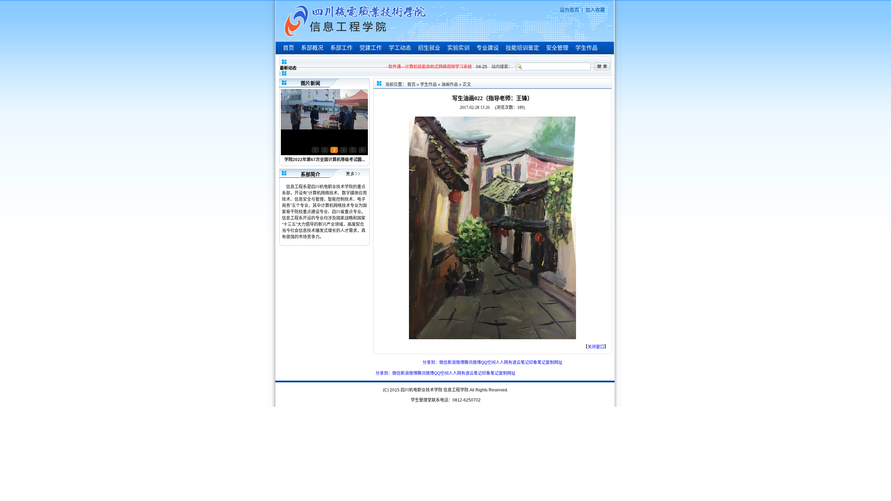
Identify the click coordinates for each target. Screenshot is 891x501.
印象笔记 (537, 362)
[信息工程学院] (356, 36)
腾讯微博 (472, 362)
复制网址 (554, 362)
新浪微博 (456, 362)
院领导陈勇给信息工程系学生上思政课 (324, 159)
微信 (443, 362)
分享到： (431, 362)
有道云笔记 (518, 362)
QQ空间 (488, 362)
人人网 (502, 362)
